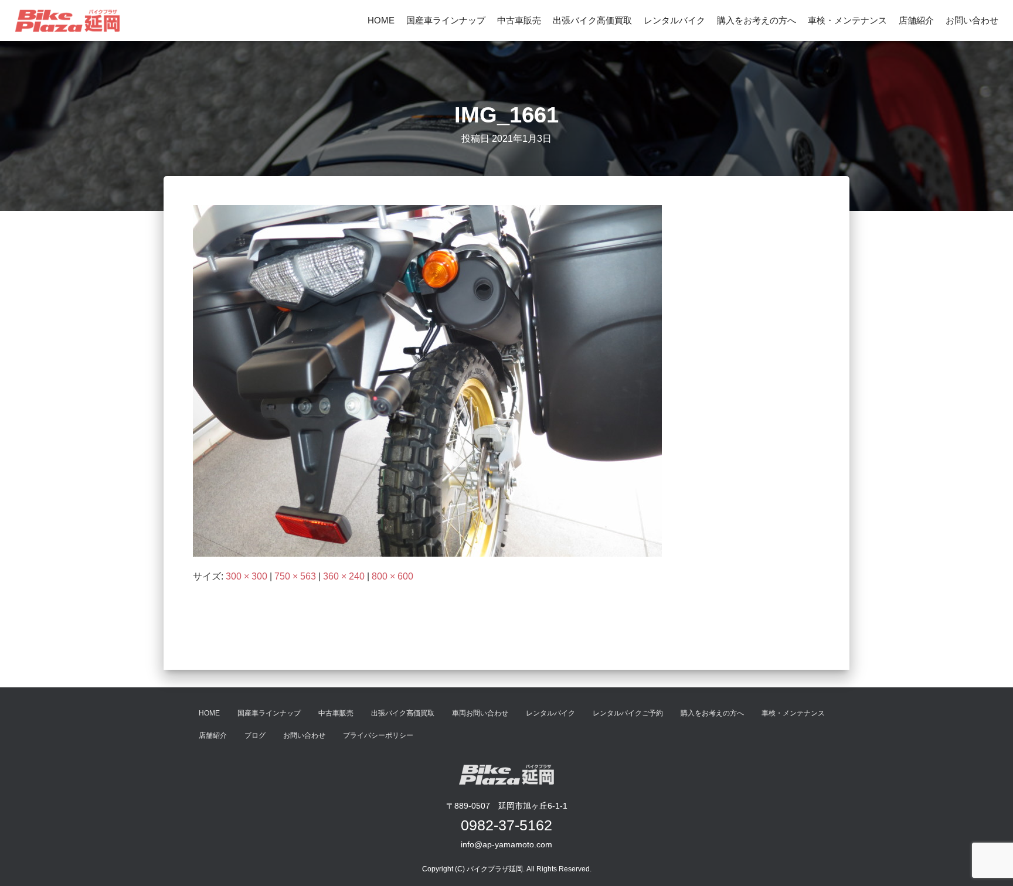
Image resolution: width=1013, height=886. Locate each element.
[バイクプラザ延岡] (67, 20)
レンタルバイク (674, 20)
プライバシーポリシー (378, 735)
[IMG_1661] (427, 381)
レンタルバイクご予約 (628, 713)
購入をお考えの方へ (756, 20)
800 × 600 (392, 576)
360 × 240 (344, 576)
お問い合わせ (972, 20)
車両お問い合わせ (480, 713)
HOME (381, 20)
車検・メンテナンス (847, 20)
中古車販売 (519, 20)
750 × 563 (295, 576)
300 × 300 (246, 576)
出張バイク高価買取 (592, 20)
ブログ (255, 735)
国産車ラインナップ (445, 20)
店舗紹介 (916, 20)
